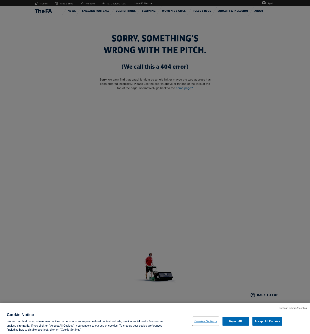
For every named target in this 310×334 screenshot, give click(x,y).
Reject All (235, 321)
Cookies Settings (205, 321)
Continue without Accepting (293, 308)
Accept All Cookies (267, 321)
